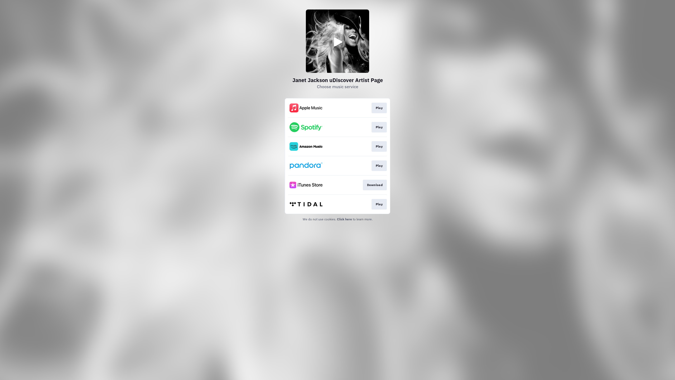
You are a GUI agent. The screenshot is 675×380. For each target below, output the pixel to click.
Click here (344, 219)
